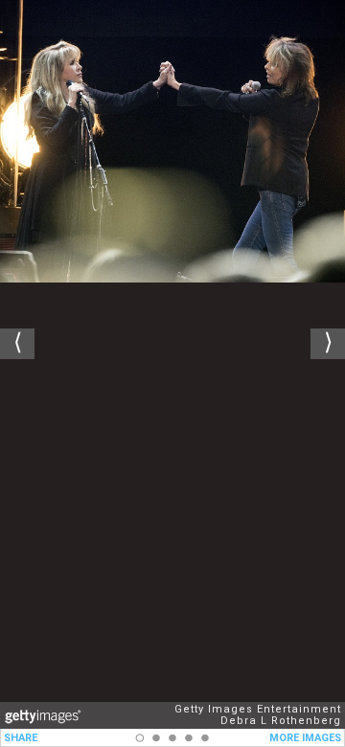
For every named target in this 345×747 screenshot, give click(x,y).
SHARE (20, 738)
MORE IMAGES (305, 738)
